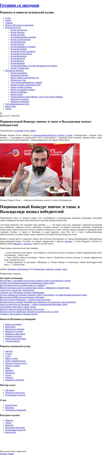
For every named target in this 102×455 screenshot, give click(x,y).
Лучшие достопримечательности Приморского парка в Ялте (27, 283)
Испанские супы (18, 80)
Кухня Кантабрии (19, 49)
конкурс (50, 269)
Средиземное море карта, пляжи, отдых (18, 307)
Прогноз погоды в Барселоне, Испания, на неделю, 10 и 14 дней (29, 311)
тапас (64, 269)
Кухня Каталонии (19, 56)
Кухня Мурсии (17, 61)
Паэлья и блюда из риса (16, 363)
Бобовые (9, 370)
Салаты (8, 353)
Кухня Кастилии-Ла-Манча (23, 51)
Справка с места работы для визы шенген (19, 314)
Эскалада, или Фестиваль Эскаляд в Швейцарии (22, 292)
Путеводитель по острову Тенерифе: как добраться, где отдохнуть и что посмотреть (38, 302)
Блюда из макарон (19, 73)
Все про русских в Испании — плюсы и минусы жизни (25, 300)
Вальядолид (39, 269)
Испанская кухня (13, 27)
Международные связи (15, 339)
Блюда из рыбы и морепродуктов (26, 85)
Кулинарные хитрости (15, 395)
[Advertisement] (51, 442)
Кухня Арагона (17, 32)
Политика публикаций (15, 410)
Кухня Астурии (18, 35)
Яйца (7, 368)
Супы (7, 356)
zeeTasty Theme (7, 454)
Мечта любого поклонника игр (25, 78)
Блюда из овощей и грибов (23, 89)
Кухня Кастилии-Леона (21, 54)
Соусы (8, 375)
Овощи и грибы (12, 365)
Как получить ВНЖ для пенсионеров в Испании (22, 297)
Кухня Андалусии (19, 30)
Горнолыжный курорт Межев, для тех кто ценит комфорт (37, 97)
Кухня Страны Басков (20, 39)
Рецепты (9, 425)
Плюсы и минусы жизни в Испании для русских (22, 309)
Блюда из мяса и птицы (21, 87)
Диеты (8, 109)
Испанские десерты (19, 99)
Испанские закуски (19, 75)
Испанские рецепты (14, 70)
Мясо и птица (11, 358)
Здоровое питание (13, 336)
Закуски (9, 351)
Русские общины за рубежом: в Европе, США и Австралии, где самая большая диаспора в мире (43, 295)
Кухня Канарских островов (23, 46)
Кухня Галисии (17, 44)
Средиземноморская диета (17, 104)
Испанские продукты (15, 392)
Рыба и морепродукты (15, 361)
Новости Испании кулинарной (19, 25)
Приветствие (11, 405)
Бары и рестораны (13, 324)
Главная (8, 23)
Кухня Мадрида (18, 58)
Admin (32, 131)
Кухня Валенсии (18, 42)
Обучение (9, 390)
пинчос (58, 269)
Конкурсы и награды (14, 329)
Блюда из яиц (17, 94)
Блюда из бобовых (19, 92)
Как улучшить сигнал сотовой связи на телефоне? (22, 285)
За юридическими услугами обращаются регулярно (34, 66)
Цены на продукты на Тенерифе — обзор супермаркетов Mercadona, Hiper (33, 304)
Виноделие (10, 327)
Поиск (8, 20)
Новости (9, 420)
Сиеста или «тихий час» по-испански (17, 290)
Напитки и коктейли (20, 101)
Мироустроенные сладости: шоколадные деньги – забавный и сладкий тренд (35, 288)
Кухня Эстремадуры (20, 68)
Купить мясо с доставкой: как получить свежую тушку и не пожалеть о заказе (35, 280)
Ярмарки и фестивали (18, 269)
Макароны (10, 373)
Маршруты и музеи (14, 331)
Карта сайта (10, 106)
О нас (7, 18)
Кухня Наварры (18, 63)
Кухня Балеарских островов (23, 37)
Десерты (9, 377)
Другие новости (12, 341)
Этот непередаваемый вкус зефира (26, 82)
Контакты (9, 407)
